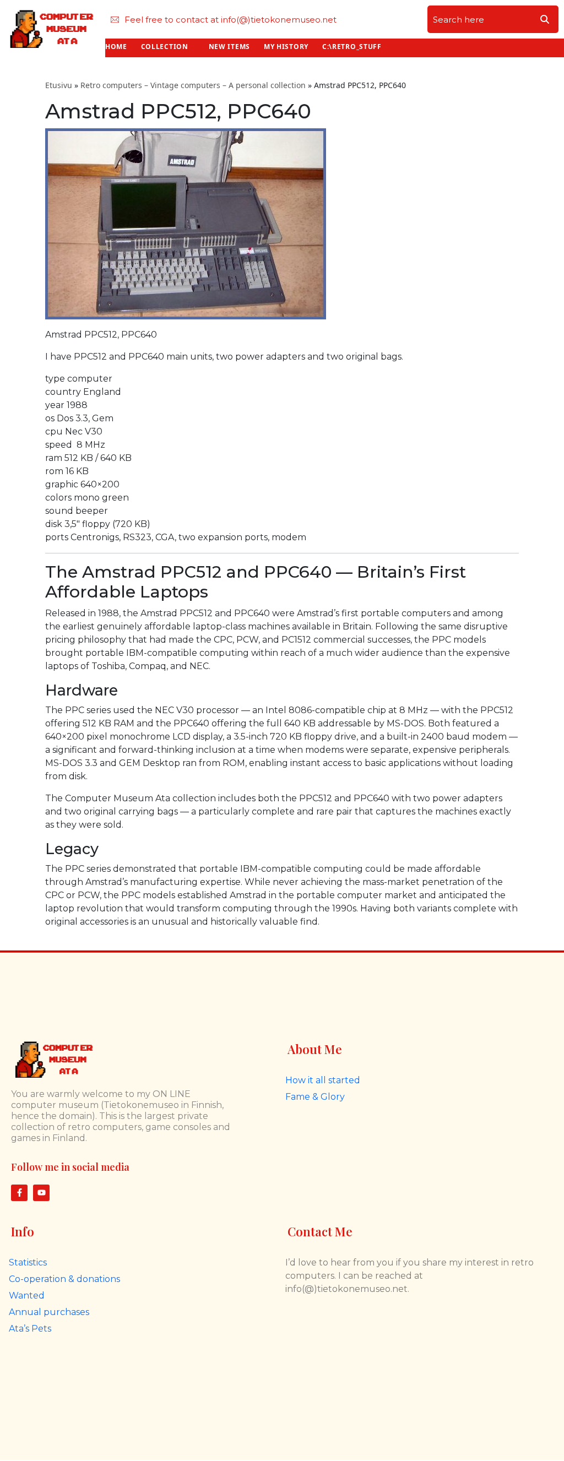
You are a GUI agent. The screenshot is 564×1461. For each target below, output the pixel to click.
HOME (116, 46)
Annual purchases (49, 1312)
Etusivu (58, 85)
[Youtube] (41, 1193)
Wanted (27, 1295)
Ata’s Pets (30, 1328)
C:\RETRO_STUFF (352, 46)
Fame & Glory (315, 1096)
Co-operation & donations (64, 1279)
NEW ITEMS (229, 46)
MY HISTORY (286, 46)
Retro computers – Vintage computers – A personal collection (193, 85)
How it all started (322, 1080)
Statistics (28, 1262)
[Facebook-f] (19, 1193)
